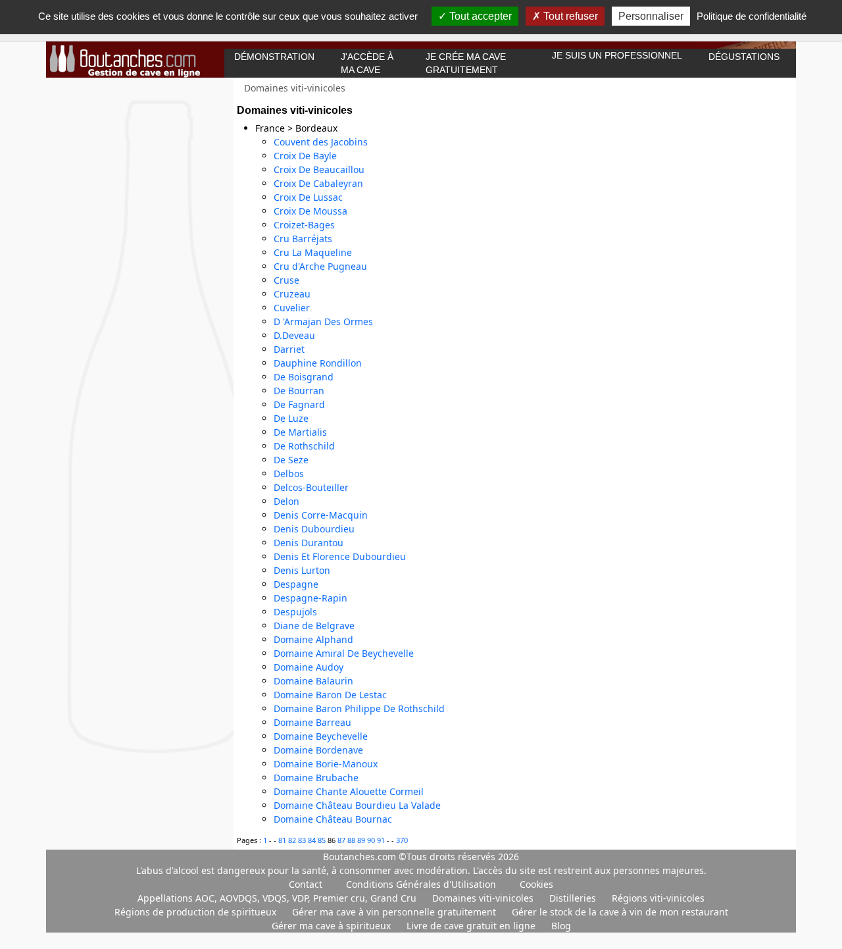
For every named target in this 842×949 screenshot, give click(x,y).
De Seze (291, 459)
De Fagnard (299, 404)
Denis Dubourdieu (314, 529)
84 (313, 840)
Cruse (286, 280)
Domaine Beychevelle (321, 736)
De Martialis (300, 432)
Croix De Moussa (310, 211)
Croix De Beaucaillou (319, 169)
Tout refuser (569, 16)
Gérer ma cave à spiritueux (332, 925)
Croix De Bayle (305, 155)
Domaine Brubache (316, 777)
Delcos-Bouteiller (311, 487)
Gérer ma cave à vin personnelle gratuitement (395, 912)
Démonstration (274, 56)
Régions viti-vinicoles (658, 898)
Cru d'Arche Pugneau (320, 266)
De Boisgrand (304, 377)
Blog (561, 925)
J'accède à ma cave (367, 63)
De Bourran (299, 390)
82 (293, 840)
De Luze (291, 418)
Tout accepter (479, 16)
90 (372, 840)
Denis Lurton (302, 570)
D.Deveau (294, 335)
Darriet (289, 349)
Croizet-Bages (304, 224)
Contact (305, 884)
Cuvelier (292, 307)
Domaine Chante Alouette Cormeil (349, 791)
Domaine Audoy (308, 667)
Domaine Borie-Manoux (326, 763)
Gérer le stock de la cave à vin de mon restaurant (620, 912)
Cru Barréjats (303, 238)
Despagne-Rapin (310, 598)
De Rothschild (304, 446)
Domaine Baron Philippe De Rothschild (359, 708)
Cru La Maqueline (313, 252)
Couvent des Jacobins (321, 142)
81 (283, 840)
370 (402, 840)
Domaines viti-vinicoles (484, 898)
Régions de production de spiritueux (196, 912)
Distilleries (574, 898)
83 (303, 840)
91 (382, 840)
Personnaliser (650, 16)
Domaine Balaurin (313, 681)
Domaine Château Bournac (333, 819)
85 (323, 840)
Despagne (296, 584)
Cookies (536, 884)
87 (342, 840)
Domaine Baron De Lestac (330, 694)
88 (352, 840)
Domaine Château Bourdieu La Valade (357, 805)
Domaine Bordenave (318, 750)
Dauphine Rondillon (318, 363)
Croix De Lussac (308, 197)
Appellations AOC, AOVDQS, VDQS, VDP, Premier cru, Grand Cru (278, 898)
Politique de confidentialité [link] (751, 16)
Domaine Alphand (313, 639)
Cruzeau (292, 294)
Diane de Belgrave (314, 625)
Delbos (289, 473)
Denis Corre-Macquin (321, 515)
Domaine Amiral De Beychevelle (344, 653)
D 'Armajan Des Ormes (323, 321)
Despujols (295, 611)
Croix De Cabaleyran (318, 183)
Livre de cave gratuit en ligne (472, 925)
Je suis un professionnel (617, 55)
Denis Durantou (308, 542)
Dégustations (744, 56)
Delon (286, 501)
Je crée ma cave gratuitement (466, 63)
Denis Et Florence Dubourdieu (340, 556)
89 (362, 840)
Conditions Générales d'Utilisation (421, 884)
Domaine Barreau (312, 722)
